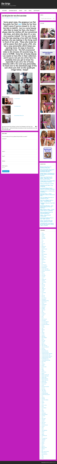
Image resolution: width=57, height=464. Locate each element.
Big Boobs (43, 251)
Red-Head (43, 389)
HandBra (43, 308)
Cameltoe (43, 276)
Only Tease (44, 361)
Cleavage (43, 284)
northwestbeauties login (46, 360)
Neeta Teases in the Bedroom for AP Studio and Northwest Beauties (47, 174)
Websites (43, 448)
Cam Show (17, 126)
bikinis (43, 255)
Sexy (29, 126)
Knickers (43, 327)
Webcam (43, 446)
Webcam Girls (4, 128)
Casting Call (44, 279)
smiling (43, 402)
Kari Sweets (4, 10)
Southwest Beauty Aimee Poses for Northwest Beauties (47, 188)
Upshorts (43, 440)
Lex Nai (27, 126)
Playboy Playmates (45, 380)
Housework (44, 313)
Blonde (43, 258)
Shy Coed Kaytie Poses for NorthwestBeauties (46, 212)
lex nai (34, 128)
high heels (43, 309)
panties (43, 365)
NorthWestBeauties (45, 358)
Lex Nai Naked (17, 98)
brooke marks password (46, 270)
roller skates (44, 390)
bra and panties (20, 128)
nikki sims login (44, 345)
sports (43, 406)
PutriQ (43, 385)
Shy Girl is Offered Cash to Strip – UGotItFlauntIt (46, 200)
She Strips (5, 3)
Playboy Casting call (45, 374)
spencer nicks (44, 405)
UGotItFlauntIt (37, 10)
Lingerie (43, 335)
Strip (42, 417)
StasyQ (30, 10)
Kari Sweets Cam (17, 106)
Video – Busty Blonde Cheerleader (45, 215)
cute (42, 293)
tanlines (43, 426)
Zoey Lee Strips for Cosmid (46, 183)
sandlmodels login (45, 393)
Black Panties (44, 256)
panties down (44, 366)
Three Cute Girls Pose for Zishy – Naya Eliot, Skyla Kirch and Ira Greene (46, 178)
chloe (42, 283)
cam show (24, 128)
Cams (20, 126)
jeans (43, 316)
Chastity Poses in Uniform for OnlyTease (47, 191)
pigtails (43, 370)
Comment (4, 138)
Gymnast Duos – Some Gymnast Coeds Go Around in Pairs (47, 194)
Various (43, 443)
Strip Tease (44, 418)
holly (42, 311)
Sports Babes (44, 407)
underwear (43, 439)
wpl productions (44, 454)
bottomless (43, 262)
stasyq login (44, 413)
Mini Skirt (43, 340)
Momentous (53, 462)
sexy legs (43, 398)
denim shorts (44, 297)
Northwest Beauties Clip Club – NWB (47, 203)
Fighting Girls (44, 301)
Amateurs (43, 234)
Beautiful (43, 247)
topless (43, 434)
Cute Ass (43, 295)
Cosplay (43, 290)
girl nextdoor (31, 128)
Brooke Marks (44, 267)
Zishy (25, 10)
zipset (8, 128)
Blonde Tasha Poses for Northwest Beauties (45, 167)
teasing (43, 431)
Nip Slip (43, 348)
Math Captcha (4, 165)
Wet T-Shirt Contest (45, 451)
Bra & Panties (7, 126)
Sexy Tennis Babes (45, 399)
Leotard (43, 332)
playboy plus (44, 381)
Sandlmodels (44, 391)
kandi (43, 317)
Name (3, 151)
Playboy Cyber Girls (45, 376)
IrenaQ (43, 315)
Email (3, 156)
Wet (42, 450)
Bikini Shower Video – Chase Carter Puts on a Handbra (47, 210)
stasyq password (44, 414)
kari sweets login (45, 323)
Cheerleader (44, 282)
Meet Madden (44, 337)
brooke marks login (45, 268)
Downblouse (44, 299)
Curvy (43, 291)
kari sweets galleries (45, 321)
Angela (43, 235)
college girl (43, 288)
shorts (43, 401)
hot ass (43, 312)
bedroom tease (44, 248)
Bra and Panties (12, 126)
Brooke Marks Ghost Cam (19, 115)
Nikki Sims (43, 344)
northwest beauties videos (46, 357)
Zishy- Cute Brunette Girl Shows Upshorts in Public (46, 221)
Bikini (43, 252)
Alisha (43, 233)
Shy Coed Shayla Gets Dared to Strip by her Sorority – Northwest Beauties (47, 170)
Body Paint (43, 259)
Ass (42, 242)
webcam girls (6, 129)
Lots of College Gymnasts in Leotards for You (47, 198)
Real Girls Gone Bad (45, 386)
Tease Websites (44, 430)
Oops (43, 362)
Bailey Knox (44, 246)
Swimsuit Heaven (45, 425)
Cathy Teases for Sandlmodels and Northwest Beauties (47, 181)
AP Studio (43, 237)
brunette (43, 271)
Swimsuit (43, 423)
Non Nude (43, 349)
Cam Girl (43, 274)
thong (43, 432)
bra (42, 263)
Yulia (42, 455)
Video (43, 444)
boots (43, 260)
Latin (42, 328)
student (43, 421)
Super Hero (44, 422)
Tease (32, 126)
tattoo (43, 427)
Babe (4, 126)
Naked (43, 342)
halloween (43, 307)
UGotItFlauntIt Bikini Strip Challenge (46, 186)
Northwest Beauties (13, 10)
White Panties (44, 452)
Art (42, 239)
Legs (42, 331)
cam (20, 24)
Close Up (43, 286)
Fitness (43, 303)
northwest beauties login (46, 354)
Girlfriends (43, 305)
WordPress (47, 462)
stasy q (43, 410)
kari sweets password (45, 324)
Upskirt (43, 442)
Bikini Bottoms (44, 254)
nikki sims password (45, 346)
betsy (42, 250)
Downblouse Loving (45, 300)
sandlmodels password (46, 394)
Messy (43, 338)
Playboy (20, 10)
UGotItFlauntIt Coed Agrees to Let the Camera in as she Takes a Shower (47, 224)
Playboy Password (45, 378)
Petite (43, 369)
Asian (43, 241)
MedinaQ (43, 336)
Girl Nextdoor (23, 126)
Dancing (43, 296)
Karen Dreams (44, 319)
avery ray (43, 243)
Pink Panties (44, 372)
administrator (16, 17)
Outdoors (43, 364)
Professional (44, 383)
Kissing (43, 325)
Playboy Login (44, 377)
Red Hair (43, 387)
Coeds (43, 287)
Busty (43, 272)
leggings (43, 329)
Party (42, 368)
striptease (43, 419)
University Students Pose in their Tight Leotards (46, 218)
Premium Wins (44, 382)
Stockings (43, 415)
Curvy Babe (44, 292)
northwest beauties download (47, 353)
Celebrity (43, 280)
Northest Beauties (45, 350)
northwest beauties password (47, 356)
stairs (42, 409)
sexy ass (43, 397)
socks (42, 403)
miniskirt (43, 341)
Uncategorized (44, 438)
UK (42, 436)
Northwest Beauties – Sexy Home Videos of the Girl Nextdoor (46, 206)
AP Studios (43, 238)
